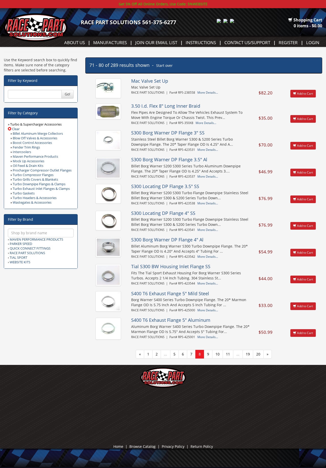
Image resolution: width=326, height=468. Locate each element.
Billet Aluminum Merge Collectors (38, 133)
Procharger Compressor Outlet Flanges (42, 170)
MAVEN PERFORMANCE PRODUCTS (36, 239)
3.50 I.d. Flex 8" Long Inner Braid (165, 106)
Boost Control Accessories (32, 143)
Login (312, 42)
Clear (15, 129)
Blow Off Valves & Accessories (35, 138)
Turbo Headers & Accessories (35, 198)
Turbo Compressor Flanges (33, 175)
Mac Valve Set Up (149, 81)
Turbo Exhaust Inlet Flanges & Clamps (41, 189)
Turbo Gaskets (24, 193)
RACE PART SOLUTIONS (27, 253)
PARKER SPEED (21, 244)
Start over (164, 65)
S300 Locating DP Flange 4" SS (163, 213)
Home (118, 446)
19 (248, 354)
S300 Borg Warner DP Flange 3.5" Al (169, 159)
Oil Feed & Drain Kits (28, 166)
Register (288, 42)
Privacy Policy (173, 446)
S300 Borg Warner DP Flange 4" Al (167, 240)
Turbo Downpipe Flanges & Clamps (39, 184)
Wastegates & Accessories (32, 202)
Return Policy (202, 446)
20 (258, 354)
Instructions (201, 42)
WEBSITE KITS (20, 262)
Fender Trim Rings (26, 147)
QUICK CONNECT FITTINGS (30, 248)
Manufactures (110, 42)
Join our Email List (156, 42)
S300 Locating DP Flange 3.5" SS (165, 186)
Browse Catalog (142, 446)
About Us (74, 42)
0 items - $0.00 (308, 26)
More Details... (207, 92)
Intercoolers (22, 152)
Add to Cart (304, 93)
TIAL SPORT (18, 257)
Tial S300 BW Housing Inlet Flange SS (170, 266)
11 (228, 354)
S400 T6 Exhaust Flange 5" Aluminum (170, 320)
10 (217, 354)
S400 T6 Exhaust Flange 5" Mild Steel (170, 293)
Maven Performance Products (35, 156)
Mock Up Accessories (28, 161)
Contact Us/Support (247, 42)
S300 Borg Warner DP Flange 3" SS (168, 133)
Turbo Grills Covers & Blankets (35, 179)
